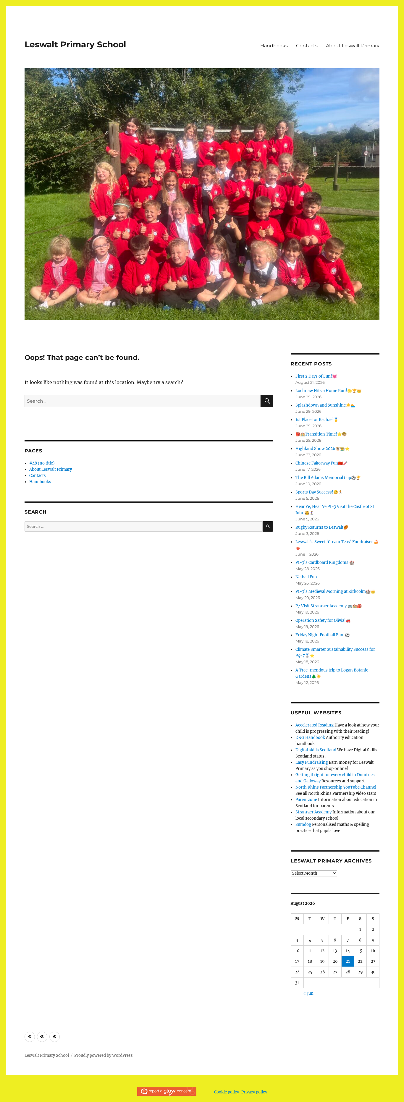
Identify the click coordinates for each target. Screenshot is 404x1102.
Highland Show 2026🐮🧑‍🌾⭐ (322, 448)
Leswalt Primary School (75, 44)
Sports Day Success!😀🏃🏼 (319, 492)
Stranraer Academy (313, 812)
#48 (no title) (42, 463)
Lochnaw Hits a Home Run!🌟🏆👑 (328, 390)
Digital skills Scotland (315, 750)
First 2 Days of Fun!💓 (316, 376)
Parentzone (306, 799)
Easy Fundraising (311, 762)
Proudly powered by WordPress (103, 1055)
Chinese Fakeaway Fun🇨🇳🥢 (321, 463)
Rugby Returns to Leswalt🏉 (321, 527)
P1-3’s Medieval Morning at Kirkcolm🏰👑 (335, 591)
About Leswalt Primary (352, 45)
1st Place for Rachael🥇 (316, 419)
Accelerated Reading (314, 725)
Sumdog (303, 824)
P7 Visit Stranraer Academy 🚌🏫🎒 (328, 606)
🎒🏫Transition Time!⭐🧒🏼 (321, 434)
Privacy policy (254, 1092)
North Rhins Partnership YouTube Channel (335, 787)
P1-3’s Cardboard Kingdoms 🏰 (324, 562)
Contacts (307, 45)
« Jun (308, 993)
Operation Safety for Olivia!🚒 (322, 620)
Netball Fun (306, 577)
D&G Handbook (310, 737)
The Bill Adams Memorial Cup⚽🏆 (328, 477)
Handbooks (274, 45)
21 (348, 961)
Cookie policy (226, 1092)
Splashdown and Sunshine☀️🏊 (325, 405)
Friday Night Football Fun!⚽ (322, 634)
